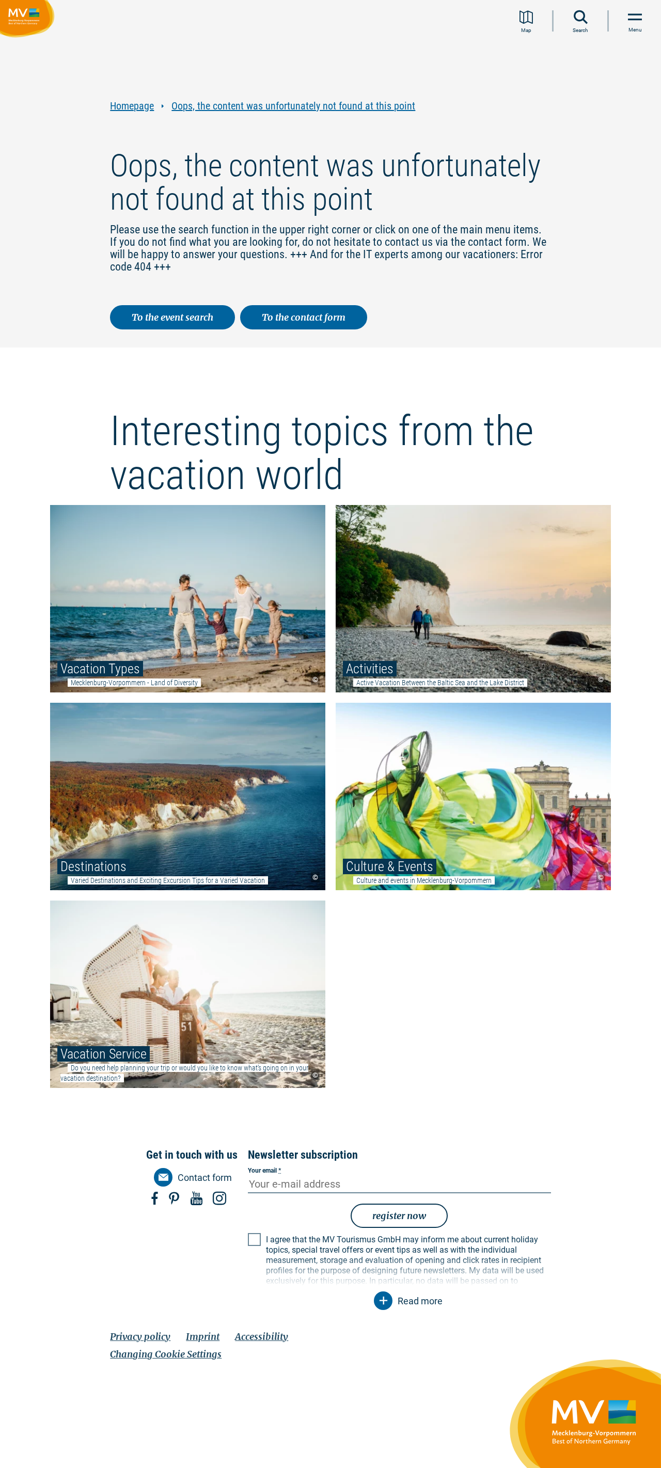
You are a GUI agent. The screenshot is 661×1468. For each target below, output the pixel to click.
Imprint (202, 1337)
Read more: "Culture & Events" (473, 796)
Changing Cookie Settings (166, 1354)
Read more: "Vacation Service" (187, 994)
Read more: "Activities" (473, 598)
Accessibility (261, 1337)
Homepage (132, 106)
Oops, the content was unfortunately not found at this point (293, 106)
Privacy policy (140, 1337)
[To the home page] (29, 20)
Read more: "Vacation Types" (187, 598)
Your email (264, 1170)
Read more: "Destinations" (187, 796)
